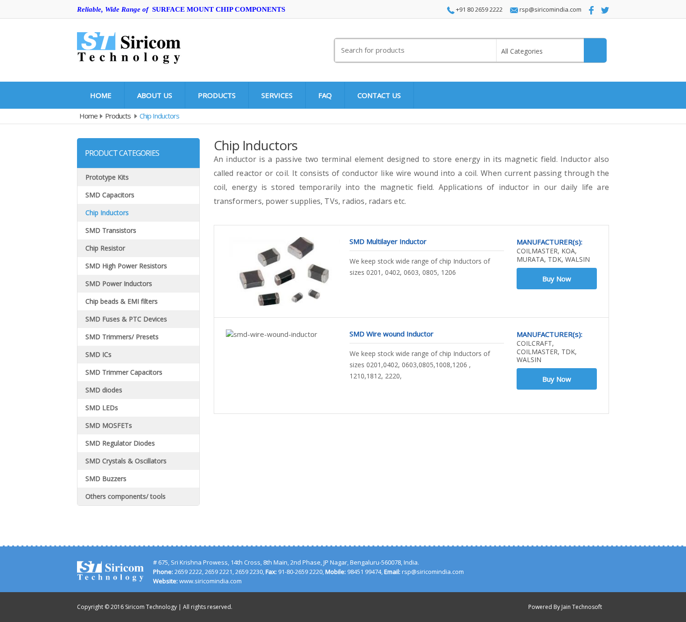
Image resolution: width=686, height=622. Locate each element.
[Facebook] (588, 10)
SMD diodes (103, 389)
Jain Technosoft (581, 607)
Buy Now (556, 278)
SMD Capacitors (109, 194)
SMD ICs (98, 354)
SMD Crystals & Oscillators (126, 460)
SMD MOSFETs (108, 425)
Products (217, 95)
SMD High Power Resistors (126, 265)
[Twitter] (602, 10)
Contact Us (379, 95)
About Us (154, 95)
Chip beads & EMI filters (121, 301)
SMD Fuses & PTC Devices (126, 318)
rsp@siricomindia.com (549, 9)
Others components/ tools (125, 496)
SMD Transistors (110, 230)
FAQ (325, 95)
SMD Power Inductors (118, 283)
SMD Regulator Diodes (120, 443)
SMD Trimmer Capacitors (123, 372)
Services (277, 95)
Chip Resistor (105, 248)
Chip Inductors (107, 212)
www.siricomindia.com (210, 581)
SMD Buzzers (105, 478)
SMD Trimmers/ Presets (122, 336)
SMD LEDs (101, 407)
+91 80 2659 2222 (479, 10)
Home (101, 95)
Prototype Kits (107, 177)
